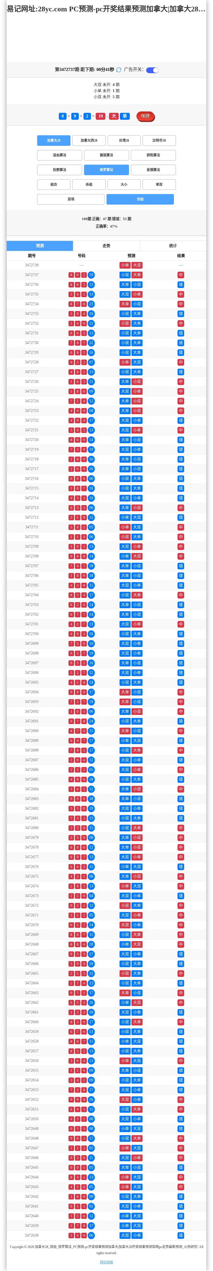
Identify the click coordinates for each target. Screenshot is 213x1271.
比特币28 (159, 140)
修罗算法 (106, 170)
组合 (53, 185)
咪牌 (145, 116)
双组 (140, 199)
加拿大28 (53, 140)
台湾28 (124, 140)
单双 (159, 185)
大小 (124, 185)
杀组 (89, 185)
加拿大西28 (89, 140)
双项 (71, 199)
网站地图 (106, 1262)
